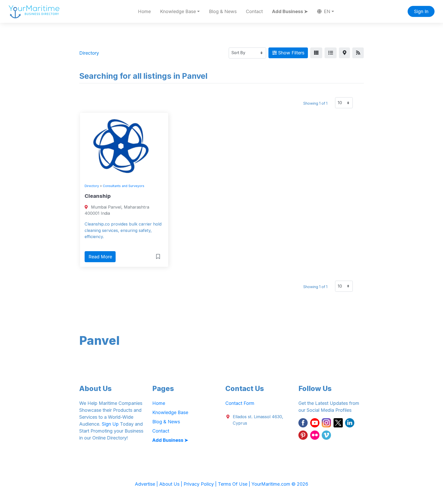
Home (144, 11)
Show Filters (290, 52)
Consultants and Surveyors (123, 186)
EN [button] (326, 11)
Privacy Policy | (201, 484)
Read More (100, 256)
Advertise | (147, 484)
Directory (92, 186)
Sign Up (110, 424)
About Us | (171, 484)
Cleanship (98, 196)
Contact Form (239, 403)
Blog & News (223, 11)
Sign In (421, 11)
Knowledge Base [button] (178, 11)
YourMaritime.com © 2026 (279, 484)
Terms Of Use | (234, 484)
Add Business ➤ (290, 11)
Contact (254, 11)
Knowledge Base (170, 412)
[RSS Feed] (358, 52)
